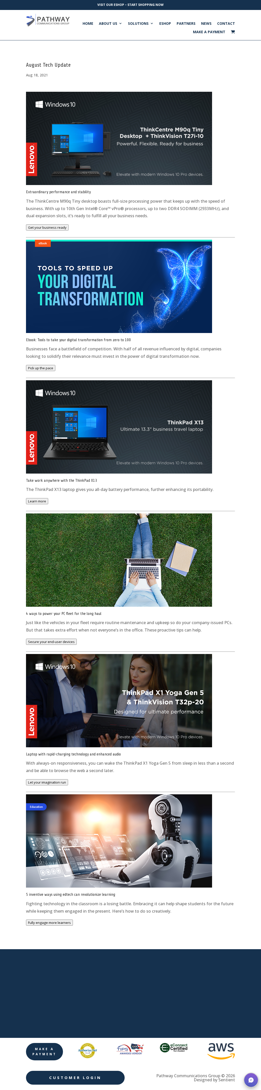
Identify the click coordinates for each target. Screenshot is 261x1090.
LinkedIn (195, 973)
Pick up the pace (40, 368)
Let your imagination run (47, 782)
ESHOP (165, 23)
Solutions (138, 23)
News (206, 23)
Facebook (196, 958)
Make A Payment (209, 32)
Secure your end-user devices (51, 641)
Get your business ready (47, 227)
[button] (251, 1080)
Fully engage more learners (49, 922)
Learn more (37, 501)
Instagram (197, 1005)
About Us (108, 23)
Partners (186, 23)
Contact (226, 23)
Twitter (193, 989)
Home (88, 23)
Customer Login (75, 1077)
